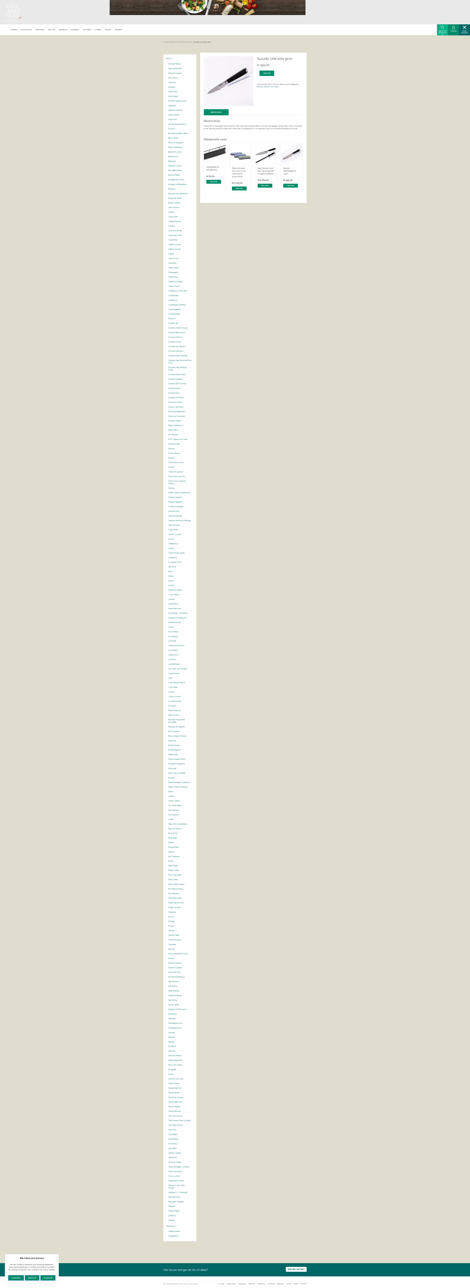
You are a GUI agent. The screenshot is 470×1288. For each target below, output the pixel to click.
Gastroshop (231, 1284)
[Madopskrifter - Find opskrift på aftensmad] (12, 12)
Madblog (261, 1284)
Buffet (296, 1284)
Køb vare (266, 73)
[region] (32, 1268)
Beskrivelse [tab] (216, 112)
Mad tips (251, 1284)
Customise (16, 1278)
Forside (166, 42)
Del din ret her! (296, 1269)
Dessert (304, 1284)
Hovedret (271, 1284)
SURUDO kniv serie (185, 42)
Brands (173, 42)
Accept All (48, 1278)
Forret (288, 1284)
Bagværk (280, 1284)
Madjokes (242, 1284)
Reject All (32, 1278)
